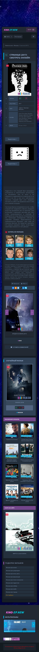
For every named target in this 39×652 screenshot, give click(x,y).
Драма (21, 108)
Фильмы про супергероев (13, 570)
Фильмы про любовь (11, 586)
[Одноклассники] (16, 288)
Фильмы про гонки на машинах (14, 580)
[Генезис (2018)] (20, 382)
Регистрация (18, 36)
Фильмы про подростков (12, 583)
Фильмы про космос (11, 567)
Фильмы (21, 109)
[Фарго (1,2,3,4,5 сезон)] (19, 531)
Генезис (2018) (19, 402)
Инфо (24, 283)
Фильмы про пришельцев (13, 577)
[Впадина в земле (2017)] (19, 312)
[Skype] (26, 288)
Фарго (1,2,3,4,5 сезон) (19, 553)
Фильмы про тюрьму (11, 592)
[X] (21, 288)
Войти (8, 36)
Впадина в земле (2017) (19, 334)
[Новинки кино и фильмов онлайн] (11, 29)
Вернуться (16, 283)
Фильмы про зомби (11, 589)
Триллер (26, 108)
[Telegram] (18, 288)
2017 (20, 103)
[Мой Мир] (23, 288)
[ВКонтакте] (13, 288)
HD (7, 65)
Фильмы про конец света (13, 573)
